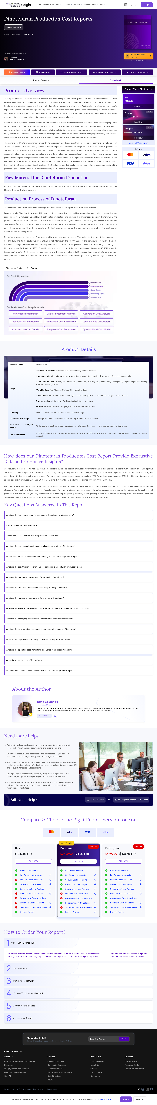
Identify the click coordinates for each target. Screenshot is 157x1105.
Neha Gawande (17, 59)
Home (6, 34)
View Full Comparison (138, 143)
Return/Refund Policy (134, 1069)
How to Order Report (139, 72)
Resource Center (132, 1065)
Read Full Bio (43, 716)
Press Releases (97, 1061)
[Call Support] (130, 4)
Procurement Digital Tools (49, 4)
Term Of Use (96, 1072)
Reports (103, 4)
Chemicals (8, 1065)
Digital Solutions (54, 1076)
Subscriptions (131, 1061)
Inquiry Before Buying (73, 72)
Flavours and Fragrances (15, 1072)
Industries (66, 4)
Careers (93, 1069)
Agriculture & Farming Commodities (19, 1061)
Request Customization (106, 72)
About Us (94, 1065)
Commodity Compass (56, 1065)
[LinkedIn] (125, 4)
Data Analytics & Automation (59, 1072)
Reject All (140, 1099)
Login (146, 5)
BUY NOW (33, 861)
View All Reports (14, 27)
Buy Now (138, 106)
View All (7, 1076)
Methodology (44, 72)
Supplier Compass (55, 1069)
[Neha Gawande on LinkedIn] (55, 716)
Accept (126, 1099)
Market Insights (90, 4)
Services (77, 4)
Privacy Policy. (104, 1099)
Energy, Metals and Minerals (16, 1069)
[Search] (135, 4)
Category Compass (55, 1061)
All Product (16, 34)
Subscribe (124, 1039)
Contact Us (95, 1076)
